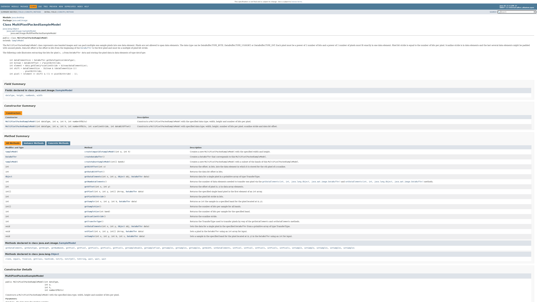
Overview (5, 7)
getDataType (30, 248)
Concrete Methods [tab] (58, 143)
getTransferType (92, 221)
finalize (26, 259)
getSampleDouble (133, 248)
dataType (9, 95)
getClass (37, 259)
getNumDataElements (94, 182)
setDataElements (92, 226)
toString (81, 259)
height (20, 95)
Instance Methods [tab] (34, 143)
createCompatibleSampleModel (99, 152)
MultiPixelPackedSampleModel (20, 121)
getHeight (44, 248)
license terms (296, 2)
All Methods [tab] (12, 143)
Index (80, 7)
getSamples (167, 248)
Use (40, 7)
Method (37, 12)
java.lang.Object (11, 29)
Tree (45, 7)
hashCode (49, 259)
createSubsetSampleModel (97, 162)
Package (24, 7)
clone (8, 259)
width (39, 95)
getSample (89, 201)
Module (15, 7)
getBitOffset (91, 167)
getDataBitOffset (93, 172)
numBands (30, 95)
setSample (89, 236)
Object (8, 176)
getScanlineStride (93, 216)
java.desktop (18, 17)
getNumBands (57, 248)
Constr (28, 12)
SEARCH (493, 12)
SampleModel (18, 40)
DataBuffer (11, 157)
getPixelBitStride (93, 196)
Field (20, 12)
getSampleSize (91, 206)
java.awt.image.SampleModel (21, 31)
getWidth (206, 248)
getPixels (93, 248)
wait (90, 259)
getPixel (88, 191)
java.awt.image (20, 20)
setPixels (260, 248)
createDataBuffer (93, 157)
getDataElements (92, 176)
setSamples (322, 248)
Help (86, 7)
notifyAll (70, 259)
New (61, 7)
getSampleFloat (152, 248)
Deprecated (70, 7)
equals (16, 259)
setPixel (88, 231)
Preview (53, 7)
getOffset (89, 187)
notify (59, 259)
